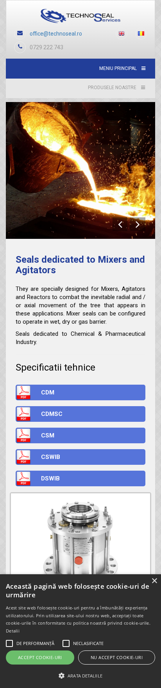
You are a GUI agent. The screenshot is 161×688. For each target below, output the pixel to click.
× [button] (154, 581)
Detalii (13, 631)
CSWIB (50, 456)
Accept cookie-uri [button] (40, 657)
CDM (47, 392)
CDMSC (52, 413)
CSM (47, 435)
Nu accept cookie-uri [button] (117, 657)
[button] (80, 675)
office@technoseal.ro (56, 33)
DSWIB (50, 478)
